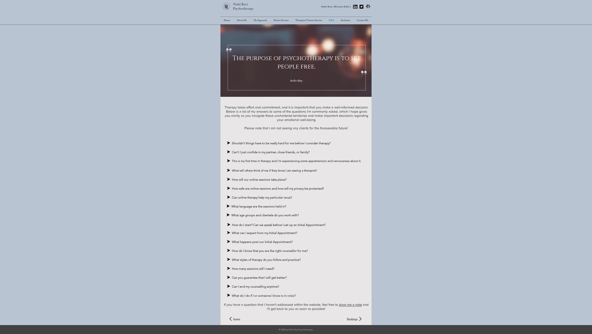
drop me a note (350, 304)
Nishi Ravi (240, 4)
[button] (281, 20)
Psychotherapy (243, 9)
